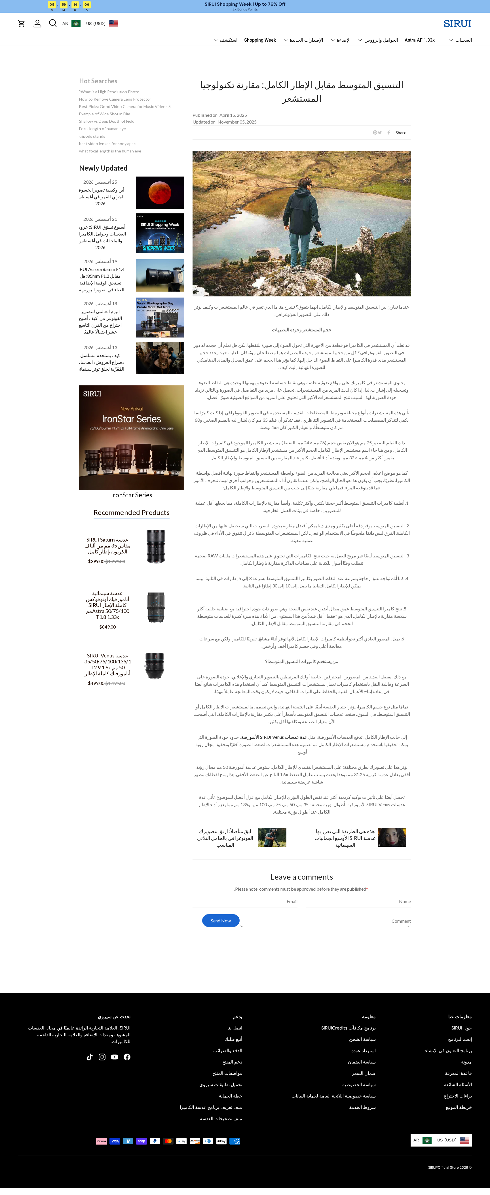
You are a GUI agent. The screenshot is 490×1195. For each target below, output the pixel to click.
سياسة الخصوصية (359, 1085)
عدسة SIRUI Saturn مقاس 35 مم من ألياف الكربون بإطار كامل (108, 545)
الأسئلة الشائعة (458, 1085)
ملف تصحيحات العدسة (221, 1119)
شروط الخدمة (362, 1107)
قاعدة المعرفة (458, 1073)
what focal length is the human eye (110, 150)
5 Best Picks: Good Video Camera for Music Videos (125, 106)
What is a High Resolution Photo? (109, 91)
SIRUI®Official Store (443, 1167)
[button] (21, 23)
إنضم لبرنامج (460, 1039)
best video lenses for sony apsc (107, 143)
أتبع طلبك (233, 1039)
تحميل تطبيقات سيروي (220, 1085)
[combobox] (102, 23)
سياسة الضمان (362, 1062)
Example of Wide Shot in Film (104, 113)
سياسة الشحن (362, 1039)
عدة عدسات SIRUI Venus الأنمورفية (274, 737)
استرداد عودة (363, 1051)
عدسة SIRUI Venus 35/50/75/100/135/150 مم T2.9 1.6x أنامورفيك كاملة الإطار (107, 664)
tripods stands (92, 136)
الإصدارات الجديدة (306, 40)
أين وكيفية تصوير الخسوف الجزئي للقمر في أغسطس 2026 (100, 196)
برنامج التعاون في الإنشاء (448, 1051)
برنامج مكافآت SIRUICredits (348, 1028)
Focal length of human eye (102, 128)
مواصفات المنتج (227, 1073)
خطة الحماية (230, 1096)
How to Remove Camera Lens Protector (115, 99)
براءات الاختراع (458, 1096)
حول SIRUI (461, 1028)
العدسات (463, 40)
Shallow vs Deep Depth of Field (106, 121)
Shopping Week (260, 40)
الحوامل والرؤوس (381, 40)
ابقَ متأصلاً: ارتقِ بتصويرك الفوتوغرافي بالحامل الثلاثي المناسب (225, 838)
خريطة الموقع (459, 1107)
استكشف (228, 40)
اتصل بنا (234, 1028)
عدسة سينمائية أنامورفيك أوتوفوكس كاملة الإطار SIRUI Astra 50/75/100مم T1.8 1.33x (107, 605)
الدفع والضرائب (227, 1051)
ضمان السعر (364, 1073)
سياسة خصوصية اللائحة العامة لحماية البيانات (334, 1096)
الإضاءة (343, 40)
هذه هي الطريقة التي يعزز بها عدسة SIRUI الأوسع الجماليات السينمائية (345, 838)
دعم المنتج (232, 1062)
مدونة (466, 1062)
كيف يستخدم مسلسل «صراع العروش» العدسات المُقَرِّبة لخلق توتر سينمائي (100, 362)
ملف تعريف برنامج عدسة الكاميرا (211, 1107)
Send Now (221, 920)
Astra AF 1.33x (420, 40)
